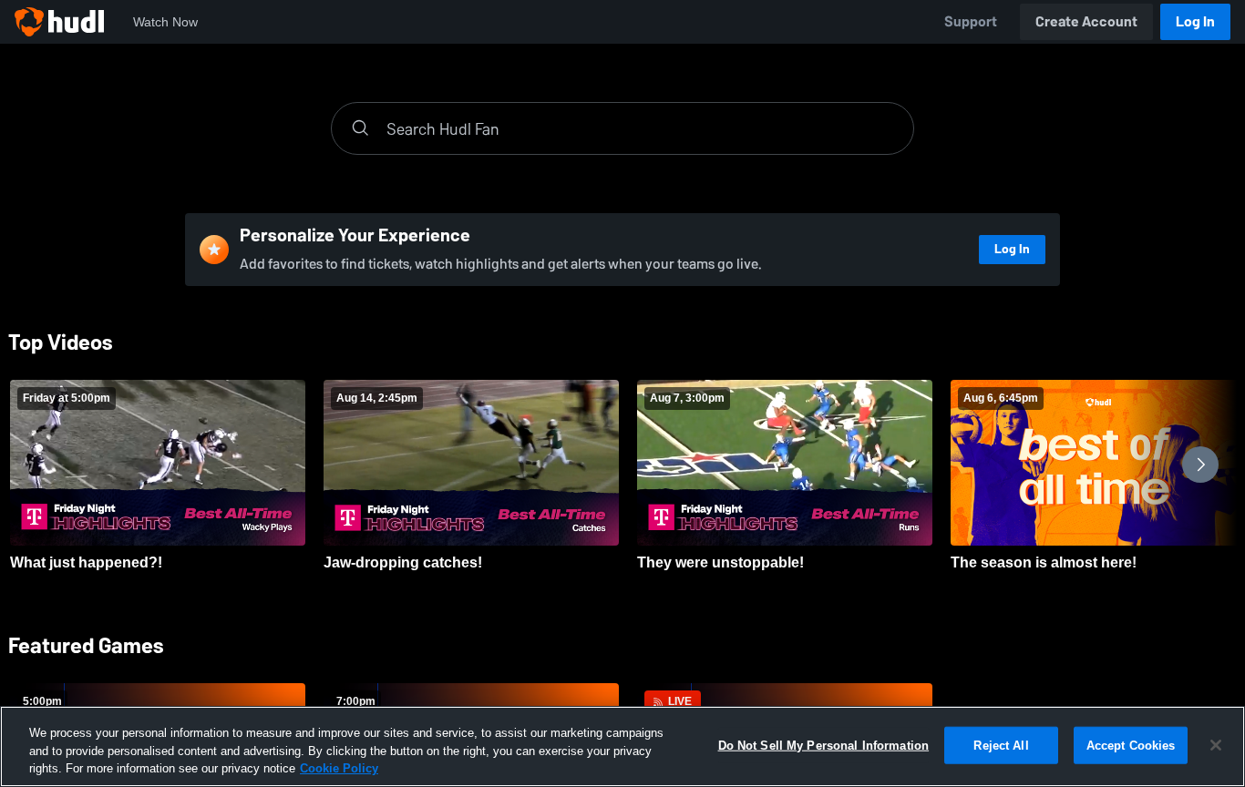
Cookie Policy (339, 768)
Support (970, 21)
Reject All (1000, 744)
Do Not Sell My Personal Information (824, 744)
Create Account (1086, 21)
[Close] (1216, 745)
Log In (1195, 21)
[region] (622, 746)
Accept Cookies (1131, 744)
